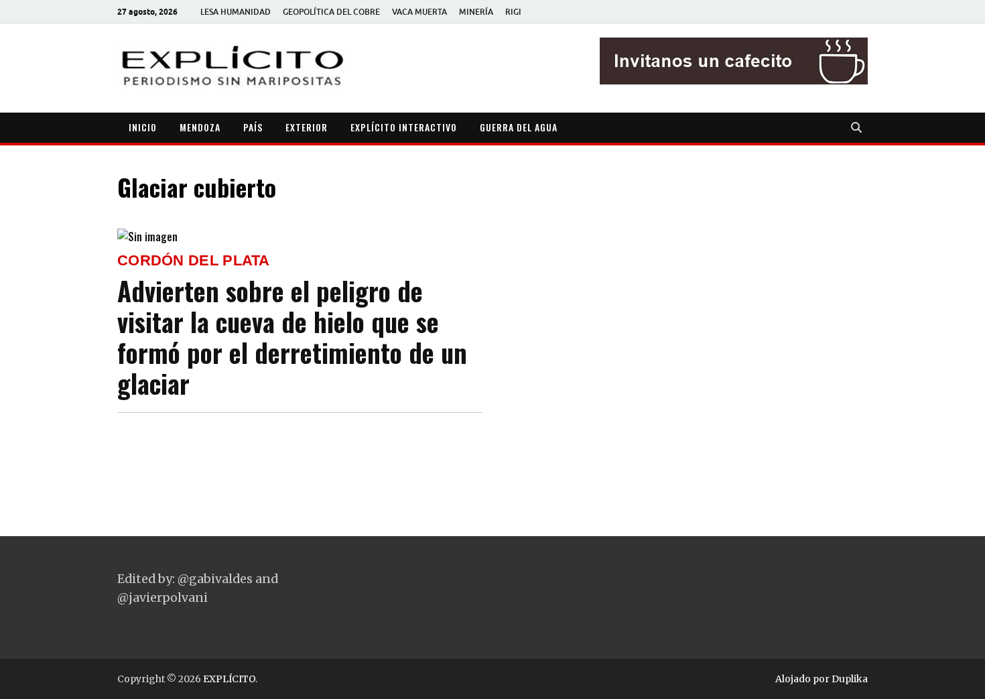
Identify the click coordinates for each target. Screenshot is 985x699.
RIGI (513, 12)
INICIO (143, 127)
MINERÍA (476, 12)
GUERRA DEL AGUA (518, 127)
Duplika (850, 679)
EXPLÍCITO (229, 679)
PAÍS (253, 127)
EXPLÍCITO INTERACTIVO (403, 127)
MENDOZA (200, 127)
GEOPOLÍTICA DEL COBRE (331, 12)
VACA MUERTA (419, 12)
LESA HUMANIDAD (235, 12)
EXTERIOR (306, 127)
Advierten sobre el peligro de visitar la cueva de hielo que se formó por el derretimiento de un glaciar (292, 336)
